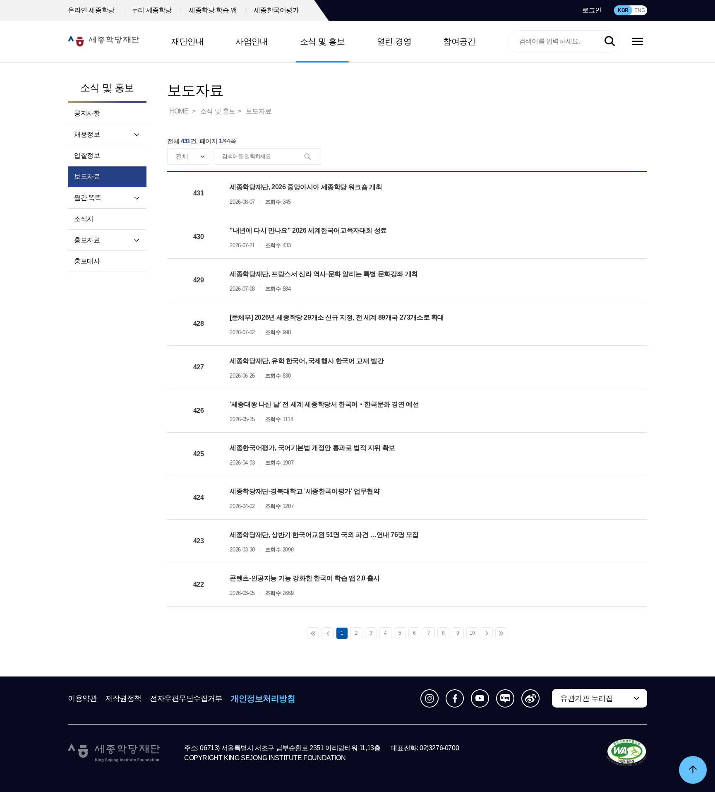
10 (472, 633)
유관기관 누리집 (586, 698)
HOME (179, 111)
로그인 (592, 10)
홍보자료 (87, 239)
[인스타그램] (429, 698)
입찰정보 (87, 155)
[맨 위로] (693, 770)
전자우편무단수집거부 (186, 698)
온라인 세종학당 (91, 10)
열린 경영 (394, 41)
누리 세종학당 (152, 10)
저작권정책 (123, 698)
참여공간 (459, 41)
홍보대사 (87, 261)
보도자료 (87, 176)
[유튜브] (480, 698)
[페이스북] (455, 698)
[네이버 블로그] (505, 698)
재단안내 (187, 41)
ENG (639, 10)
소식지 (84, 218)
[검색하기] (610, 41)
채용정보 (87, 134)
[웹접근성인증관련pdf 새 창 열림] (626, 753)
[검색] (312, 157)
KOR (623, 10)
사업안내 (251, 41)
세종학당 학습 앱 (213, 10)
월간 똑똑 (87, 197)
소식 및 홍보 (322, 41)
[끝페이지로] (501, 633)
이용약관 (82, 698)
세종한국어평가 (276, 10)
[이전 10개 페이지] (328, 633)
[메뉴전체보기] (637, 41)
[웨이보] (530, 698)
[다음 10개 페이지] (487, 633)
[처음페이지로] (313, 633)
